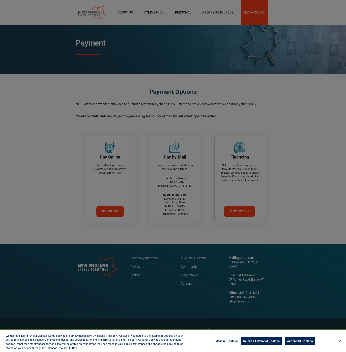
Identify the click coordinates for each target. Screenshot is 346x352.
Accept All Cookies (300, 341)
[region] (173, 340)
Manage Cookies (227, 341)
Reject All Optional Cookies (261, 341)
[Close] (340, 341)
